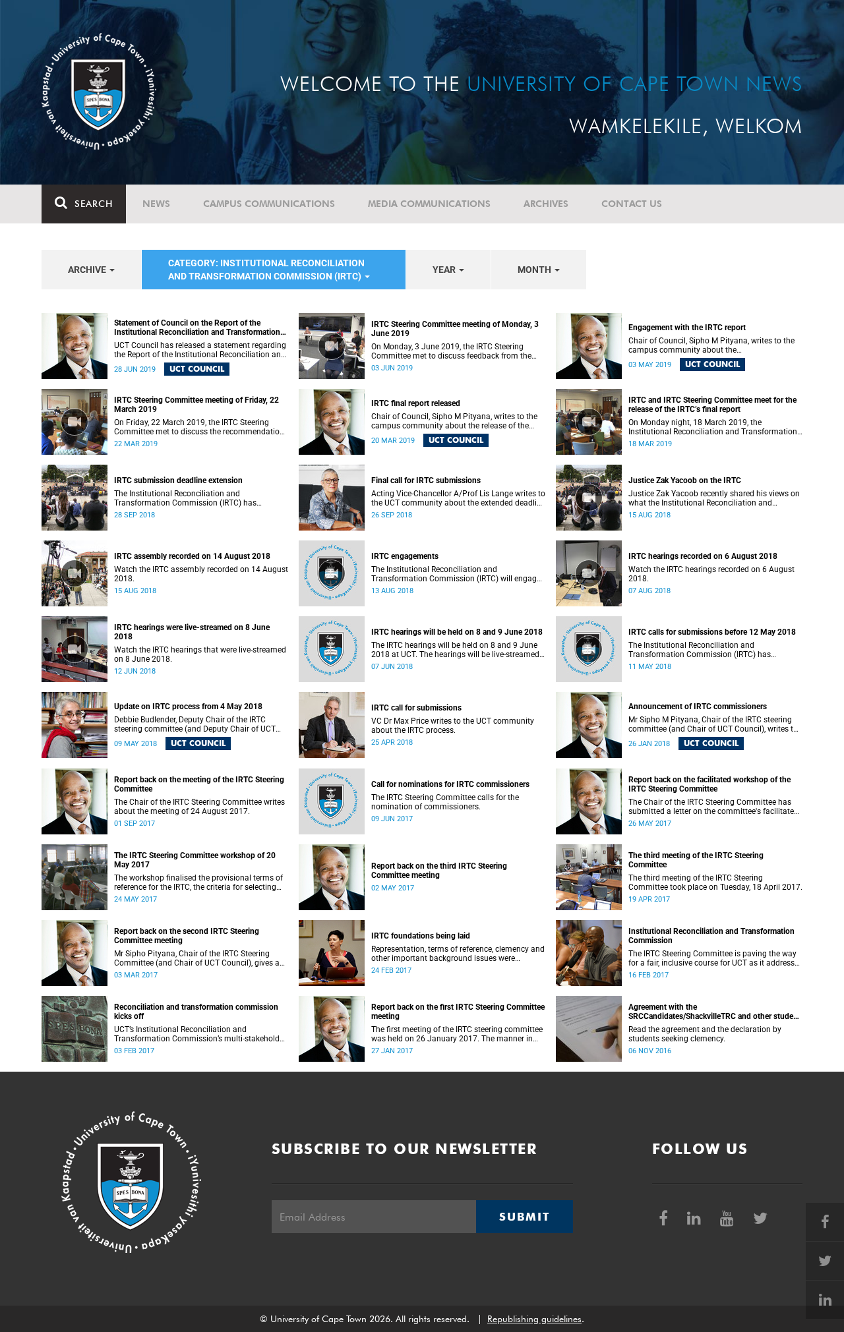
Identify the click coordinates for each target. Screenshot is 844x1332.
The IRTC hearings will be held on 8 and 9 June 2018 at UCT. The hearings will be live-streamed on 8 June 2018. (455, 650)
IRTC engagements (404, 556)
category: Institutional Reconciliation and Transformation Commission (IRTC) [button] (266, 269)
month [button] (535, 269)
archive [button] (88, 269)
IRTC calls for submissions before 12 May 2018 (712, 632)
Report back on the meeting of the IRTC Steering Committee (199, 784)
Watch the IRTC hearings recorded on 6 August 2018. (711, 574)
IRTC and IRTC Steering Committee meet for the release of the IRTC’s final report (712, 404)
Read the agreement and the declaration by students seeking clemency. (704, 1034)
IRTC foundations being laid (420, 936)
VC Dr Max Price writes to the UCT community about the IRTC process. (452, 725)
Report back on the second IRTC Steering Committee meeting (186, 936)
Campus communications (269, 203)
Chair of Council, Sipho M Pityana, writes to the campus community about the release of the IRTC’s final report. (454, 421)
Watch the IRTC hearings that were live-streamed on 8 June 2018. (200, 654)
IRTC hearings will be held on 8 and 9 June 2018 (457, 632)
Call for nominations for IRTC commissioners (450, 784)
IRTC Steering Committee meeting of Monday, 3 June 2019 (455, 329)
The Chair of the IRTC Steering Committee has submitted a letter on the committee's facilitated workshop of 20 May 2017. (713, 806)
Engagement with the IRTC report (687, 327)
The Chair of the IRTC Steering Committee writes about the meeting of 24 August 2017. (199, 806)
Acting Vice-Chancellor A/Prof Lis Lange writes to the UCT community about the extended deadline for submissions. (458, 498)
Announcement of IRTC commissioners (697, 706)
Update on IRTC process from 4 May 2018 (188, 706)
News (156, 203)
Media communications (429, 203)
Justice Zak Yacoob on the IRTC (684, 480)
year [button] (445, 269)
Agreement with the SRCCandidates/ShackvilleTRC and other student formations (714, 1011)
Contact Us (631, 203)
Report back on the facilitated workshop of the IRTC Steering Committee (709, 784)
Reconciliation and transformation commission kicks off (196, 1011)
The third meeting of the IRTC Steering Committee (696, 860)
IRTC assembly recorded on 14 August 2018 (192, 556)
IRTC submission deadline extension (178, 480)
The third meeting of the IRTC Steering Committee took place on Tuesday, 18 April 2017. (715, 882)
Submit (524, 1216)
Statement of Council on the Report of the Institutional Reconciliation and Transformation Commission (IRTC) (197, 327)
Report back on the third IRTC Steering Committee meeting (439, 870)
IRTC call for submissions (416, 707)
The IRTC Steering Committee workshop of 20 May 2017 (195, 860)
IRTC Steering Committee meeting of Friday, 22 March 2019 (196, 404)
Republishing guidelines (534, 1319)
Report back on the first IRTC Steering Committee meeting (458, 1011)
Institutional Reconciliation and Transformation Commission (711, 936)
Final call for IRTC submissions (426, 480)
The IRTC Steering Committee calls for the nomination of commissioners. (445, 802)
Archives (546, 203)
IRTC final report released (415, 403)
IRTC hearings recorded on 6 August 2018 (702, 556)
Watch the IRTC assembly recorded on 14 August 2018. (201, 574)
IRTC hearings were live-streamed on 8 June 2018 (192, 632)
